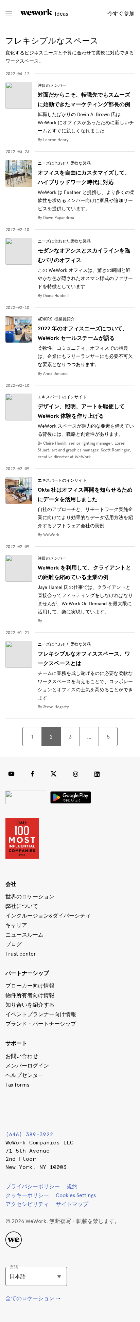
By (40, 620)
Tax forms (17, 1084)
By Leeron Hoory (53, 139)
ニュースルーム (24, 934)
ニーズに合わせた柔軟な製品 (64, 163)
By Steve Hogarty (53, 707)
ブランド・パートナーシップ (40, 1024)
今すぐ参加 (121, 13)
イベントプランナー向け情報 (40, 1014)
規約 (72, 1186)
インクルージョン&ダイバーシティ (48, 915)
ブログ (13, 944)
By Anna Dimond (53, 373)
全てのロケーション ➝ (32, 1298)
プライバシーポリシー (32, 1186)
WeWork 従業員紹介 (56, 319)
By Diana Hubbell (53, 295)
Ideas (60, 14)
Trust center (20, 954)
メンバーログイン (27, 1065)
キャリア (16, 925)
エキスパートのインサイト (62, 397)
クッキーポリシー (27, 1195)
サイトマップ (72, 1204)
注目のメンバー (52, 85)
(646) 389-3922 (29, 1134)
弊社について (21, 906)
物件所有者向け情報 (29, 995)
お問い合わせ (21, 1056)
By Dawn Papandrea (56, 217)
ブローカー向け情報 (29, 985)
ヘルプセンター (24, 1075)
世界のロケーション (29, 896)
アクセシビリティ (27, 1204)
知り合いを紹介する (29, 1005)
